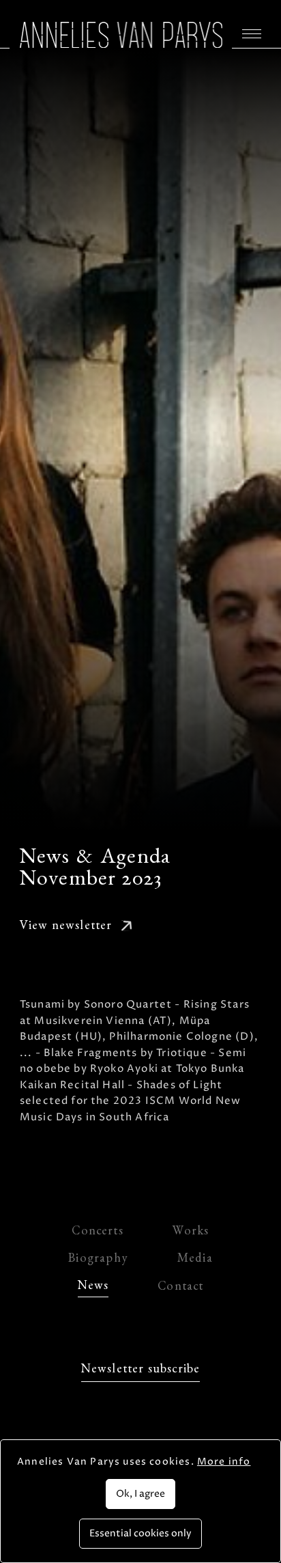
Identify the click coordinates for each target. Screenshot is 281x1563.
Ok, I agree (140, 1493)
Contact (180, 1288)
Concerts (97, 1232)
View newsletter (66, 927)
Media (195, 1260)
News (93, 1287)
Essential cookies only (140, 1533)
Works (191, 1232)
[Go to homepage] (121, 35)
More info (224, 1461)
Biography (98, 1260)
